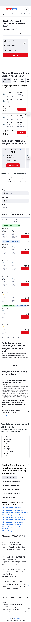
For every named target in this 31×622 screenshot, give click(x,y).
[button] (3, 9)
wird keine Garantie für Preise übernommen (14, 600)
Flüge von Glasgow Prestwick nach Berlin (14, 515)
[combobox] (17, 193)
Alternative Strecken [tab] (9, 477)
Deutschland (17, 618)
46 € (5, 26)
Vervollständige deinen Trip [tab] (11, 493)
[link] (13, 165)
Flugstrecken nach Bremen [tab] (11, 489)
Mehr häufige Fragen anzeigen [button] (15, 415)
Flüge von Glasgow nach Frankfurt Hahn (14, 519)
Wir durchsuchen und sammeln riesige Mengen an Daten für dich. (14, 608)
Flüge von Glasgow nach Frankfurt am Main (15, 512)
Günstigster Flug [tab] (6, 80)
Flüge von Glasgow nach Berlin (11, 507)
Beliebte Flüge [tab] (22, 477)
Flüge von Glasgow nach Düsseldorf (13, 517)
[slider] (29, 209)
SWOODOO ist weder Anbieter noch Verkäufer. (14, 605)
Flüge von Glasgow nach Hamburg (12, 524)
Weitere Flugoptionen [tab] (9, 497)
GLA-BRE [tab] (15, 365)
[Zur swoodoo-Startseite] (11, 9)
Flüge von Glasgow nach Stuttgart (12, 522)
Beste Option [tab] (15, 80)
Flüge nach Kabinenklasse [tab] (11, 485)
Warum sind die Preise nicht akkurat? (14, 612)
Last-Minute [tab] (22, 80)
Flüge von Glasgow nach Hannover (12, 531)
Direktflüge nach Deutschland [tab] (12, 481)
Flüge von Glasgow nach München (12, 510)
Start (10, 618)
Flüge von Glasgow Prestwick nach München (12, 527)
